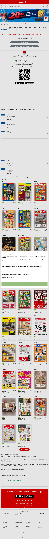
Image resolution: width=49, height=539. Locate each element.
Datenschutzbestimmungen (42, 252)
